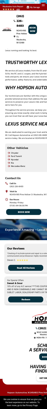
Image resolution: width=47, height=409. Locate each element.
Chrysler (14, 152)
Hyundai (15, 159)
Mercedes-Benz (18, 166)
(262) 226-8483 (16, 186)
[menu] (43, 5)
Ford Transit (16, 156)
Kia (12, 162)
